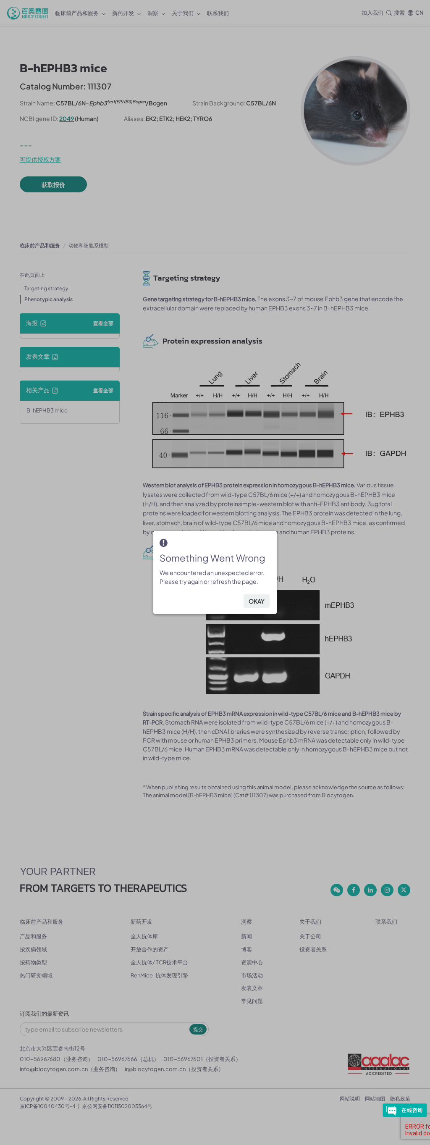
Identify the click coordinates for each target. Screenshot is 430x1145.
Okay (257, 601)
